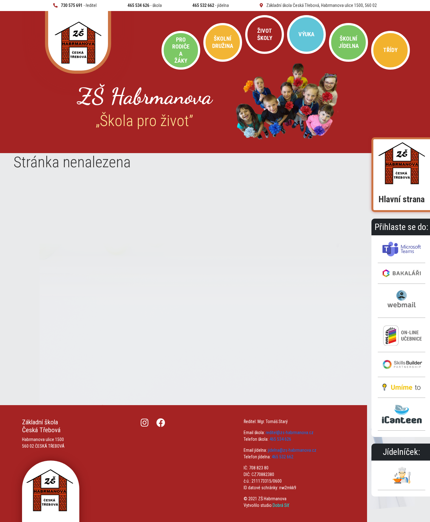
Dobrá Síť (281, 505)
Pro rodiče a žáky (181, 50)
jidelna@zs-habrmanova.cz (292, 450)
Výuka (306, 34)
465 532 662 (282, 456)
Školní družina (222, 42)
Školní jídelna (348, 42)
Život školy (264, 34)
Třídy (390, 50)
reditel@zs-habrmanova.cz (290, 432)
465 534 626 (280, 439)
